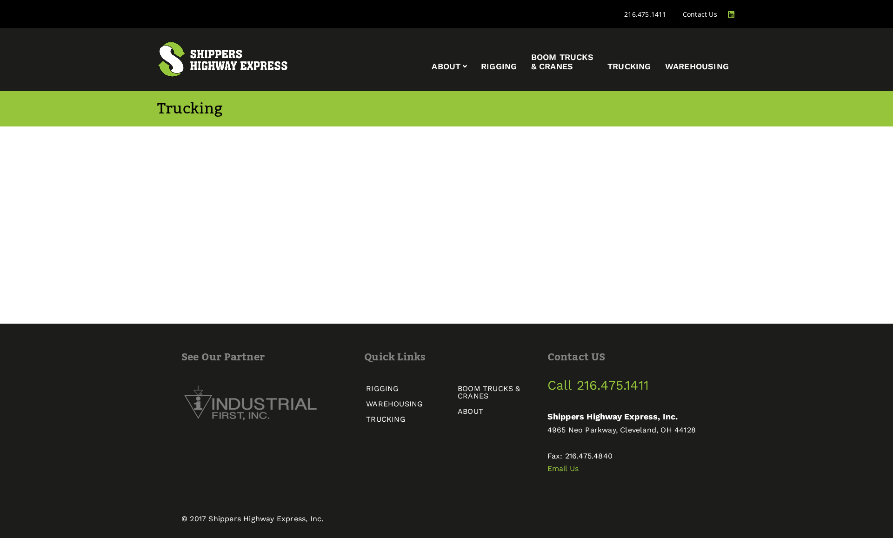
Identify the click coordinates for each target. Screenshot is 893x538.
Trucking (629, 66)
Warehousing (697, 66)
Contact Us (700, 14)
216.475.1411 (645, 14)
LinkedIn (735, 14)
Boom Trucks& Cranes (562, 61)
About (446, 66)
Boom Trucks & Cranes (489, 392)
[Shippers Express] (222, 58)
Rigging (499, 66)
